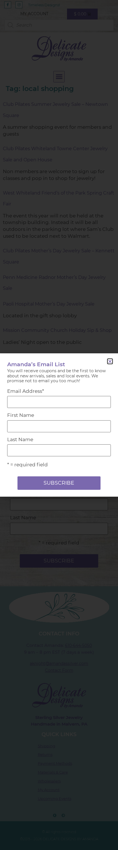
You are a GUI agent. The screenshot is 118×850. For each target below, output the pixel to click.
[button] (110, 361)
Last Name (20, 439)
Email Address (25, 391)
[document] (59, 425)
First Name (20, 415)
